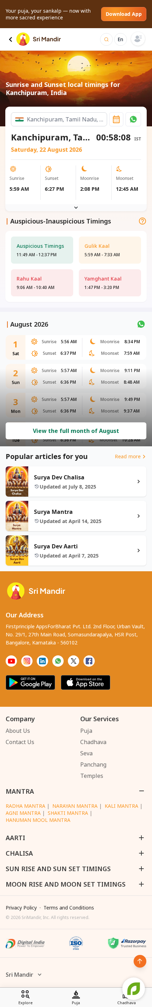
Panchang (93, 764)
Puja (86, 731)
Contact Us (20, 742)
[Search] (106, 39)
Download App (124, 14)
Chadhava (93, 742)
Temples (91, 776)
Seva (86, 753)
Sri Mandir (19, 974)
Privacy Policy (21, 907)
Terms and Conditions (68, 907)
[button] (133, 119)
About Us (18, 731)
